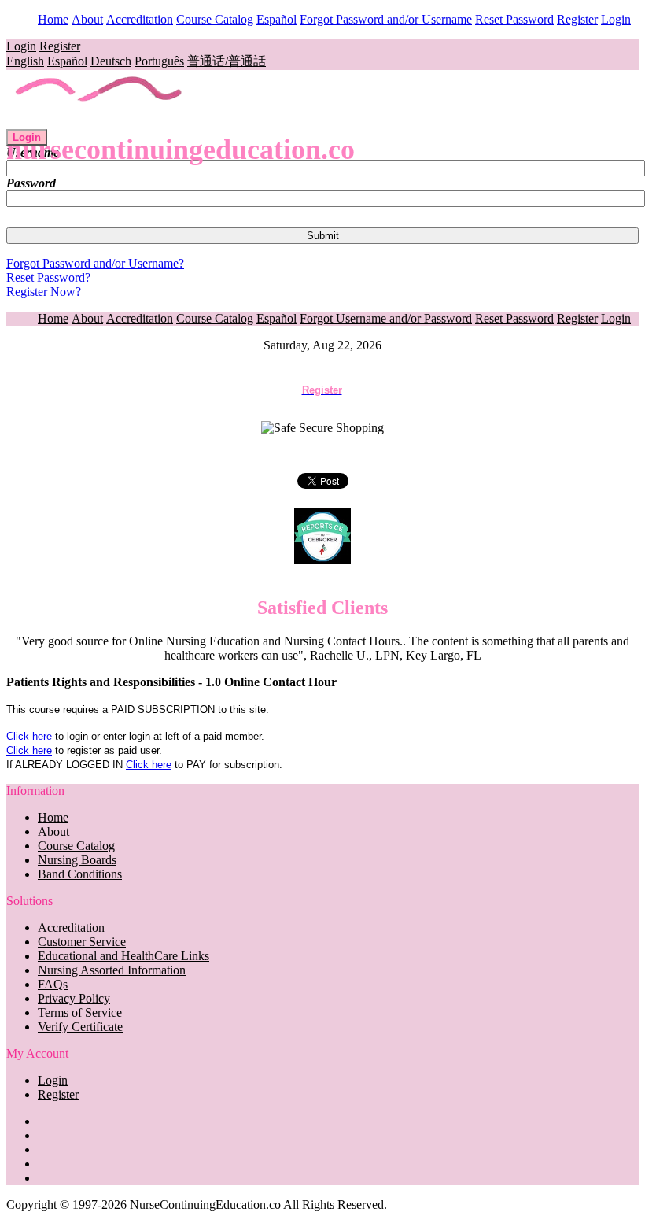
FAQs (53, 984)
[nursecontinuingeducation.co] (99, 121)
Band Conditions (80, 874)
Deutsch (110, 61)
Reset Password (514, 19)
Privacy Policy (74, 998)
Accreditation (139, 19)
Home (53, 19)
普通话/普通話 (226, 61)
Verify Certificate (80, 1026)
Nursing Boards (77, 860)
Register (577, 19)
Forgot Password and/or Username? (95, 263)
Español (276, 19)
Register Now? (43, 291)
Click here (29, 736)
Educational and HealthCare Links (123, 956)
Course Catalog (214, 19)
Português (159, 61)
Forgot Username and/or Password (386, 318)
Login (616, 19)
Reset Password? (48, 277)
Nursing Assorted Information (112, 970)
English (25, 61)
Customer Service (82, 941)
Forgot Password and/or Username (386, 19)
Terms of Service (80, 1012)
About (87, 19)
